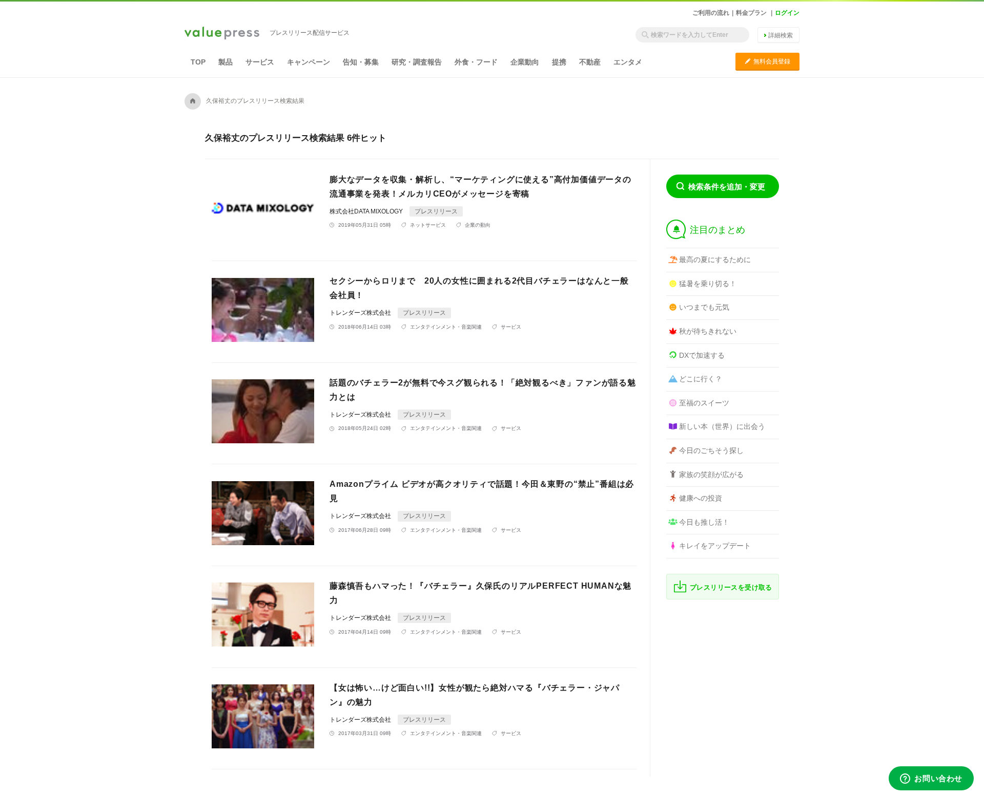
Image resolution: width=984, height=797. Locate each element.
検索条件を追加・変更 (726, 186)
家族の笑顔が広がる (711, 474)
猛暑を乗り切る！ (707, 283)
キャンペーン (308, 62)
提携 (559, 62)
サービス (259, 62)
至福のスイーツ (704, 403)
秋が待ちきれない (707, 331)
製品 (225, 62)
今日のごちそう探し (711, 450)
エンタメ (627, 62)
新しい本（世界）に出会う (722, 426)
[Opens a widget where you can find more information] (931, 779)
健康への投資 (700, 498)
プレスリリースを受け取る (731, 587)
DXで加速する (702, 355)
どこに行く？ (700, 379)
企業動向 (524, 62)
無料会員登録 (767, 61)
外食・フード (476, 62)
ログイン (787, 12)
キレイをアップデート (715, 546)
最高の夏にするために (715, 259)
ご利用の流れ (710, 12)
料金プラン (751, 12)
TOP (198, 62)
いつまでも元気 (704, 307)
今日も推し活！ (704, 522)
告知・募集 (361, 62)
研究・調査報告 (417, 62)
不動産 (590, 62)
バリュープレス (221, 34)
